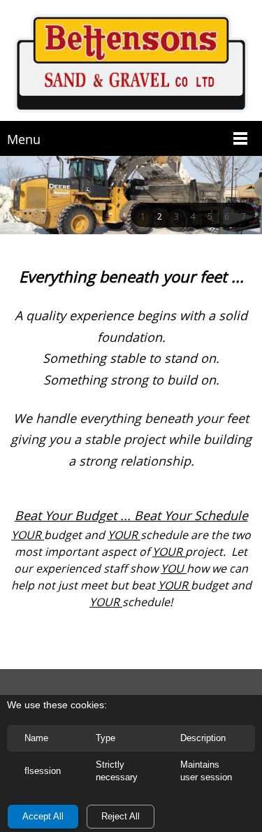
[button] (142, 215)
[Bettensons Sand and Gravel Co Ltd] (131, 64)
